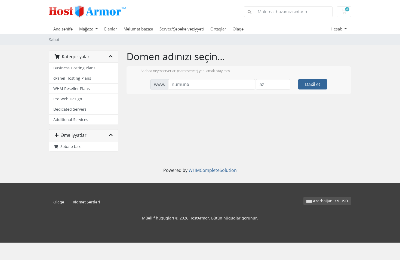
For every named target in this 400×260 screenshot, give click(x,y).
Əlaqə (238, 29)
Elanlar (110, 29)
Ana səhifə (63, 29)
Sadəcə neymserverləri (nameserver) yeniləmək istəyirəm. (185, 71)
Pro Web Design (67, 98)
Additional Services (70, 119)
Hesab (337, 29)
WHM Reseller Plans (71, 88)
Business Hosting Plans (74, 67)
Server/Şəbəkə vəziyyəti (181, 29)
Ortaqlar (218, 29)
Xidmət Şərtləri (86, 202)
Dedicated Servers (70, 109)
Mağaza (86, 29)
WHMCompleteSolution (213, 170)
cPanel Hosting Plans (72, 78)
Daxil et (312, 84)
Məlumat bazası (138, 29)
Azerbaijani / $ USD (330, 200)
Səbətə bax (69, 146)
